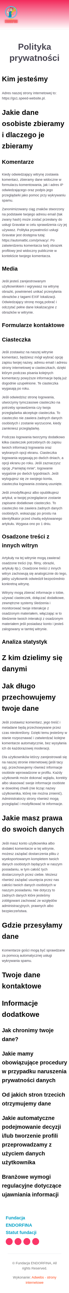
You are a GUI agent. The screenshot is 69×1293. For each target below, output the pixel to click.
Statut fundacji (21, 1232)
